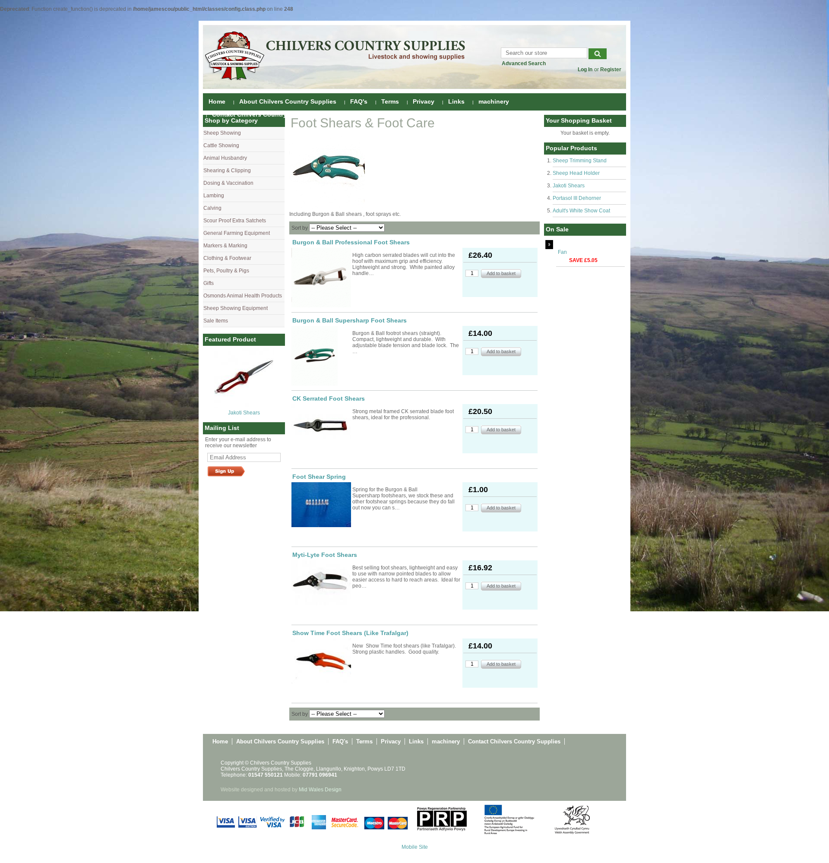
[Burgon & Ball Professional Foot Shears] (321, 277)
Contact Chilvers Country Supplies (263, 114)
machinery (493, 101)
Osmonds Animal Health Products (242, 296)
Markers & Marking (225, 246)
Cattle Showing (221, 145)
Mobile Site (415, 847)
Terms (390, 101)
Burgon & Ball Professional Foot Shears (351, 242)
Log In (585, 69)
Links (456, 101)
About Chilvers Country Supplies (287, 101)
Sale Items (215, 321)
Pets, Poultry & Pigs (226, 271)
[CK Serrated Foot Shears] (321, 426)
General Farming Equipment (236, 233)
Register (610, 69)
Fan (562, 252)
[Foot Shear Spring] (321, 504)
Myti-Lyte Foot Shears (324, 554)
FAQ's (358, 101)
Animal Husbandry (225, 158)
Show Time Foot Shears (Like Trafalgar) (350, 632)
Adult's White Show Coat (581, 211)
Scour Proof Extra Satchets (234, 221)
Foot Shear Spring (319, 476)
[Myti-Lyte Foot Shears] (321, 582)
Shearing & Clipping (227, 171)
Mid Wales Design (320, 790)
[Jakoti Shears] (244, 406)
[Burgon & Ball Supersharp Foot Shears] (321, 356)
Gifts (208, 283)
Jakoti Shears (244, 413)
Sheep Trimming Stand (580, 161)
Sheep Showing (222, 133)
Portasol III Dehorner (577, 198)
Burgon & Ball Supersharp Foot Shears (349, 320)
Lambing (213, 196)
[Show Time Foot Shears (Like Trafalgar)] (321, 661)
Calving (212, 208)
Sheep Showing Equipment (235, 308)
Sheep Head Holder (576, 173)
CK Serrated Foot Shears (328, 398)
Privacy (423, 101)
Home (217, 101)
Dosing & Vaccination (228, 183)
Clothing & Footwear (227, 258)
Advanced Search (524, 63)
